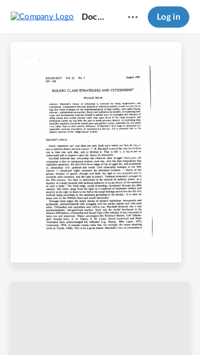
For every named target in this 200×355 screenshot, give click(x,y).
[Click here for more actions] (132, 17)
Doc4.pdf (95, 17)
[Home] (42, 16)
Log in (168, 17)
